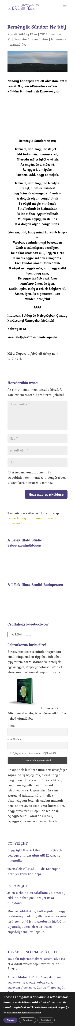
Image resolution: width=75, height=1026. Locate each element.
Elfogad (10, 1020)
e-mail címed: (15, 739)
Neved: (11, 726)
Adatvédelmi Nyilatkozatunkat (24, 1012)
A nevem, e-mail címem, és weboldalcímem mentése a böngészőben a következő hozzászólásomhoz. (37, 477)
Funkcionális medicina (31, 39)
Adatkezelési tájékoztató (31, 964)
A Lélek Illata (22, 634)
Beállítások (46, 1020)
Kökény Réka (27, 34)
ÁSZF (11, 969)
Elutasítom (27, 1020)
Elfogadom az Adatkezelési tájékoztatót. (34, 753)
